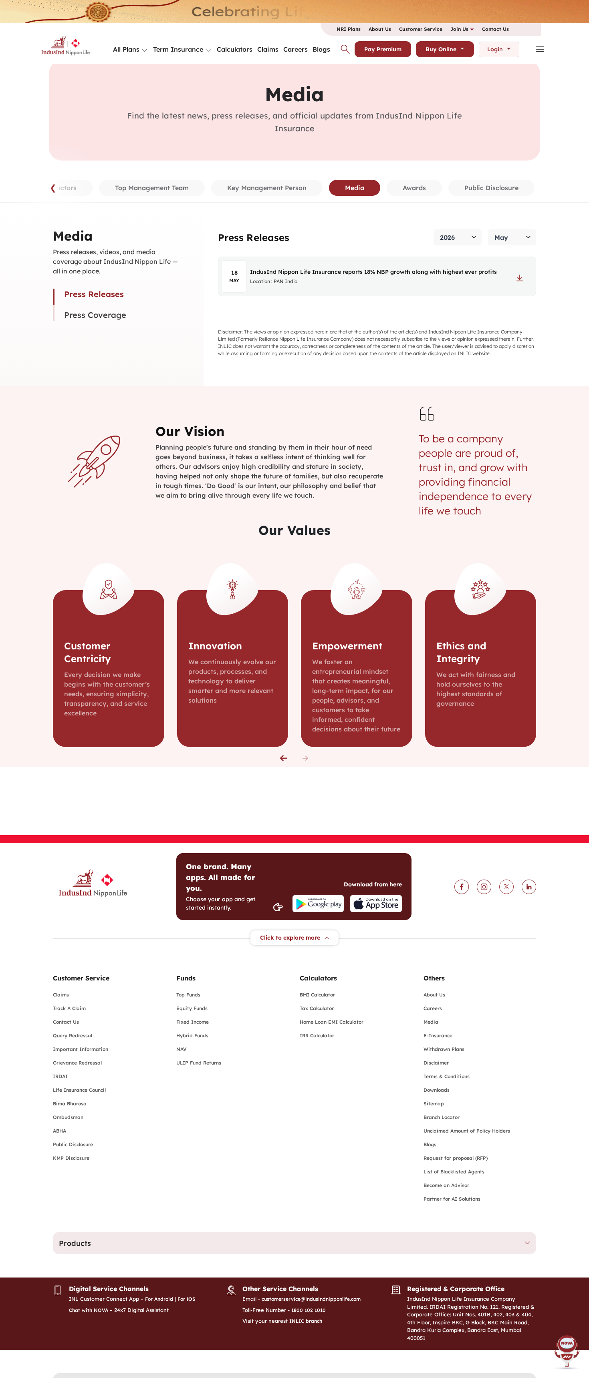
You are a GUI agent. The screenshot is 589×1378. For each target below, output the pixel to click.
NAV (181, 1049)
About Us (380, 29)
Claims (267, 49)
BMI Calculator (317, 995)
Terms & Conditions (447, 1076)
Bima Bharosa (70, 1104)
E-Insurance (438, 1035)
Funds (186, 978)
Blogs (321, 49)
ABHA (59, 1131)
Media (431, 1022)
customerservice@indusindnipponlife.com (311, 1299)
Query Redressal (72, 1035)
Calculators (234, 49)
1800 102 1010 (308, 1310)
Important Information (80, 1049)
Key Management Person (267, 188)
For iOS (187, 1299)
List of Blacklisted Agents (454, 1172)
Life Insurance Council (79, 1090)
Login (495, 49)
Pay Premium (382, 49)
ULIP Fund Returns (198, 1063)
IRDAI (60, 1076)
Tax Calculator (317, 1008)
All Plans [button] (126, 49)
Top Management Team (152, 188)
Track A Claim (69, 1008)
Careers (295, 49)
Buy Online (441, 49)
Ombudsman (68, 1117)
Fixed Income (192, 1022)
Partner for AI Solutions (452, 1199)
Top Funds (188, 995)
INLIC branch (305, 1321)
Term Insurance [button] (178, 49)
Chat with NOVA (88, 1310)
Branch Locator (442, 1117)
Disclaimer (436, 1063)
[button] (283, 758)
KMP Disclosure (71, 1158)
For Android (159, 1299)
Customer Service (420, 29)
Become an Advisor (446, 1185)
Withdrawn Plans (444, 1049)
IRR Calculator (317, 1035)
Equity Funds (192, 1008)
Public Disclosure (491, 188)
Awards (414, 188)
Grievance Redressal (77, 1063)
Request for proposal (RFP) (456, 1158)
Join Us (460, 29)
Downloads (437, 1090)
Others (434, 978)
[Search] (345, 49)
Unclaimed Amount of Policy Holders (467, 1131)
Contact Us (495, 29)
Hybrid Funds (192, 1035)
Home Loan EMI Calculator (331, 1022)
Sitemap (434, 1104)
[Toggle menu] (144, 50)
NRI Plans (349, 29)
